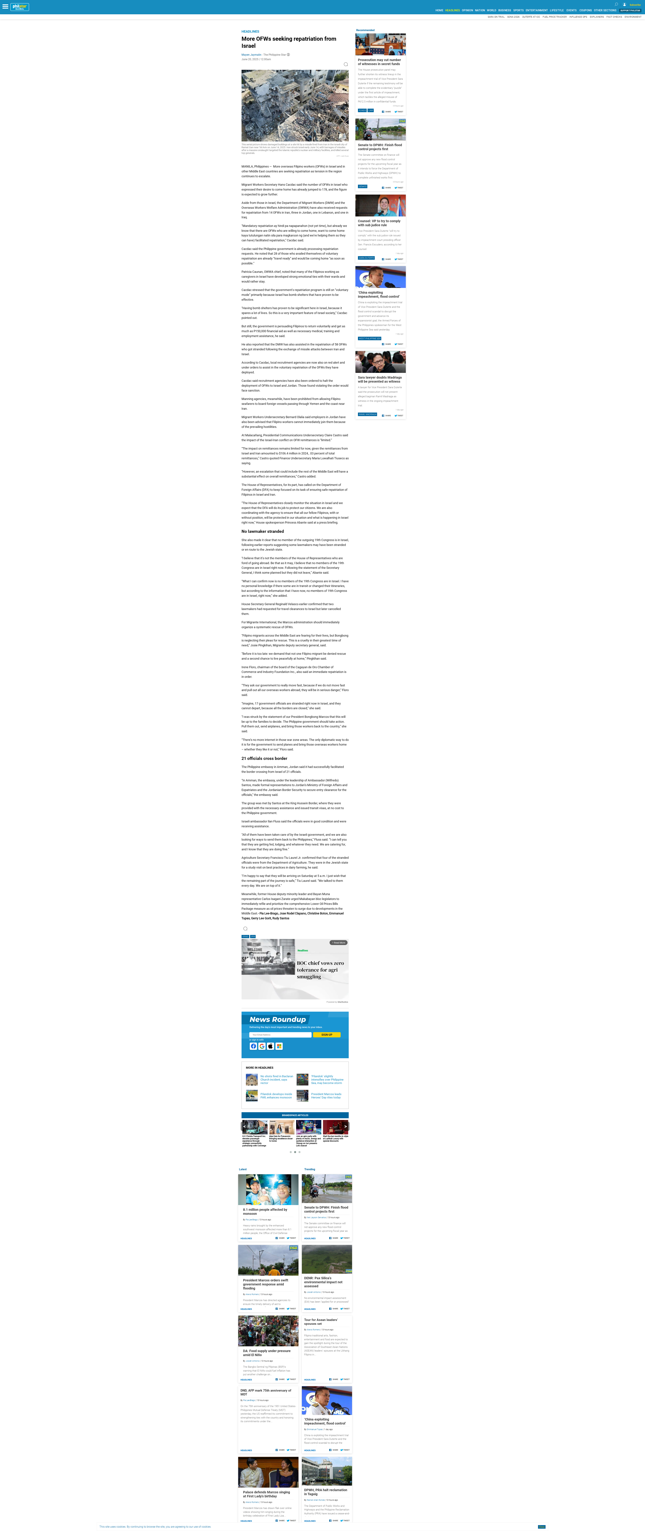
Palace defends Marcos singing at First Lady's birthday (266, 1494)
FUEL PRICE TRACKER (555, 16)
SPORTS (518, 10)
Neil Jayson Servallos (316, 1217)
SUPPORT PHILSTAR (630, 10)
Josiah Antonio (314, 1292)
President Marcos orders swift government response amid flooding (265, 1284)
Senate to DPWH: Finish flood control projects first (326, 1209)
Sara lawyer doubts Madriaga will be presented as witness (380, 379)
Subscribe (635, 5)
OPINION (467, 10)
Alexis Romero (313, 1330)
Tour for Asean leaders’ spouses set (321, 1322)
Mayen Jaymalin (251, 54)
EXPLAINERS (597, 16)
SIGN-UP (326, 1034)
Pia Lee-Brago (252, 1220)
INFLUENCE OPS (578, 16)
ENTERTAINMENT (537, 10)
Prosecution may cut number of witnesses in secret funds (379, 62)
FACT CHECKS (614, 16)
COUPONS (585, 10)
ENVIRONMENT (633, 16)
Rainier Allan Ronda (316, 1500)
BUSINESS (504, 10)
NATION (480, 10)
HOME (439, 10)
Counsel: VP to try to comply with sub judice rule (379, 223)
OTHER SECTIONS (605, 10)
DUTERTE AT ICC (531, 16)
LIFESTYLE (557, 10)
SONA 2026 (513, 16)
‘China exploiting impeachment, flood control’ (325, 1421)
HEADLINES (452, 10)
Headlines (250, 31)
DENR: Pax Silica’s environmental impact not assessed (323, 1282)
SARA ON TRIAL (496, 16)
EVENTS (572, 10)
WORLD (491, 10)
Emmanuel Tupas (314, 1429)
